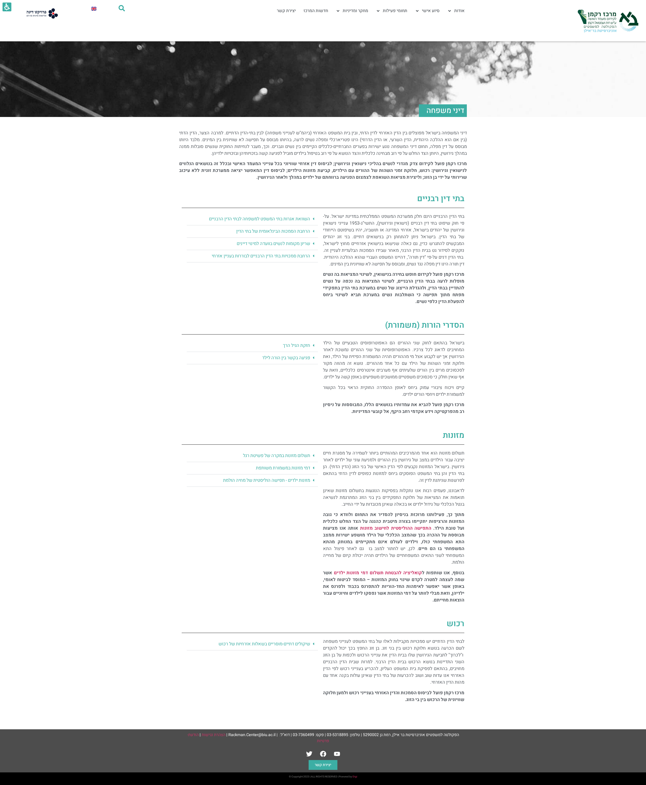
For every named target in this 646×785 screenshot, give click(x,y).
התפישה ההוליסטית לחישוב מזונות (396, 528)
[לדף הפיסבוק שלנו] (323, 753)
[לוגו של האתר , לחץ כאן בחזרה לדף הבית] (607, 20)
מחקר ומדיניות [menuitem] (355, 11)
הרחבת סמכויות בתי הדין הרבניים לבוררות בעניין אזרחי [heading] (261, 256)
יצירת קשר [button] (323, 765)
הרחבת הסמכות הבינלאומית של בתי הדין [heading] (273, 231)
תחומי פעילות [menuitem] (395, 11)
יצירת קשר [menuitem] (286, 11)
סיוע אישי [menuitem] (431, 11)
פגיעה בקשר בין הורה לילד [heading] (286, 357)
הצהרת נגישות (213, 735)
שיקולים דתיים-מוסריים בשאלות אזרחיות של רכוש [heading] (264, 644)
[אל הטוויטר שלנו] (309, 753)
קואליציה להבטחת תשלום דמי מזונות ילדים (378, 572)
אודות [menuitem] (459, 11)
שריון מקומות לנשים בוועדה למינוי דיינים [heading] (273, 243)
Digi (355, 776)
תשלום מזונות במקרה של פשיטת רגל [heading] (276, 455)
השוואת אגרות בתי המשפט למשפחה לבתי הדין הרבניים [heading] (259, 219)
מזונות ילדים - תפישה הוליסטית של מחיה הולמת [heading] (266, 480)
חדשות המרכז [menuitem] (316, 11)
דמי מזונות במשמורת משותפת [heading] (283, 468)
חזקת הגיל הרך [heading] (296, 345)
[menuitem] (93, 8)
